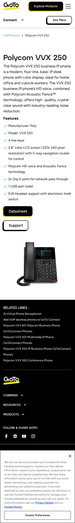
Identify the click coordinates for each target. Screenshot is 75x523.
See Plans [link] (59, 20)
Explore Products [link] (46, 6)
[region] (37, 486)
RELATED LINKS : (16, 308)
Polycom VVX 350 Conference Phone (27, 360)
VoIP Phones (11, 35)
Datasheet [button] (18, 211)
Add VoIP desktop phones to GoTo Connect (31, 319)
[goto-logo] (37, 381)
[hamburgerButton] (68, 6)
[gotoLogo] (11, 6)
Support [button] (16, 225)
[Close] (70, 456)
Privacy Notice (44, 502)
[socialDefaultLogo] (6, 436)
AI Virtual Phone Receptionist (22, 314)
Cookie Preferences (37, 515)
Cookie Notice (13, 506)
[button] (13, 395)
